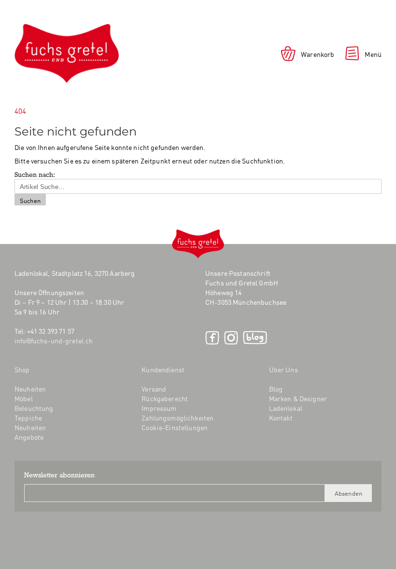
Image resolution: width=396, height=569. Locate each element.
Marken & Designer (298, 398)
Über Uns (283, 369)
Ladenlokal (285, 408)
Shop (22, 369)
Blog (255, 338)
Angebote (28, 437)
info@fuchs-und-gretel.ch (53, 340)
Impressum (158, 408)
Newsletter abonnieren (59, 476)
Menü (373, 54)
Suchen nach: (34, 175)
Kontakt (281, 417)
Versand (153, 388)
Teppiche (28, 417)
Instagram (231, 338)
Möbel (23, 398)
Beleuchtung (34, 408)
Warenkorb (317, 54)
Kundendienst (162, 369)
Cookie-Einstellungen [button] (174, 427)
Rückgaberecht (164, 398)
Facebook (212, 338)
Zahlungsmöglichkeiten (177, 417)
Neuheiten (30, 388)
